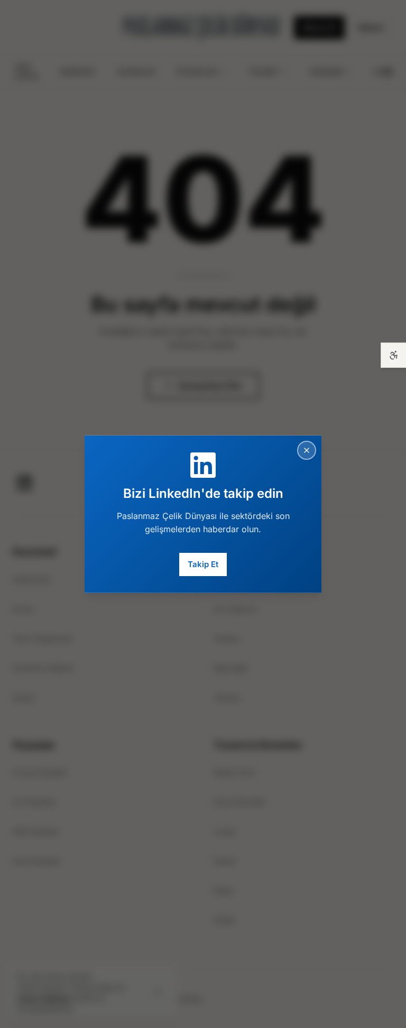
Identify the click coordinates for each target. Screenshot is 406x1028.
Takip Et (203, 564)
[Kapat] (306, 449)
